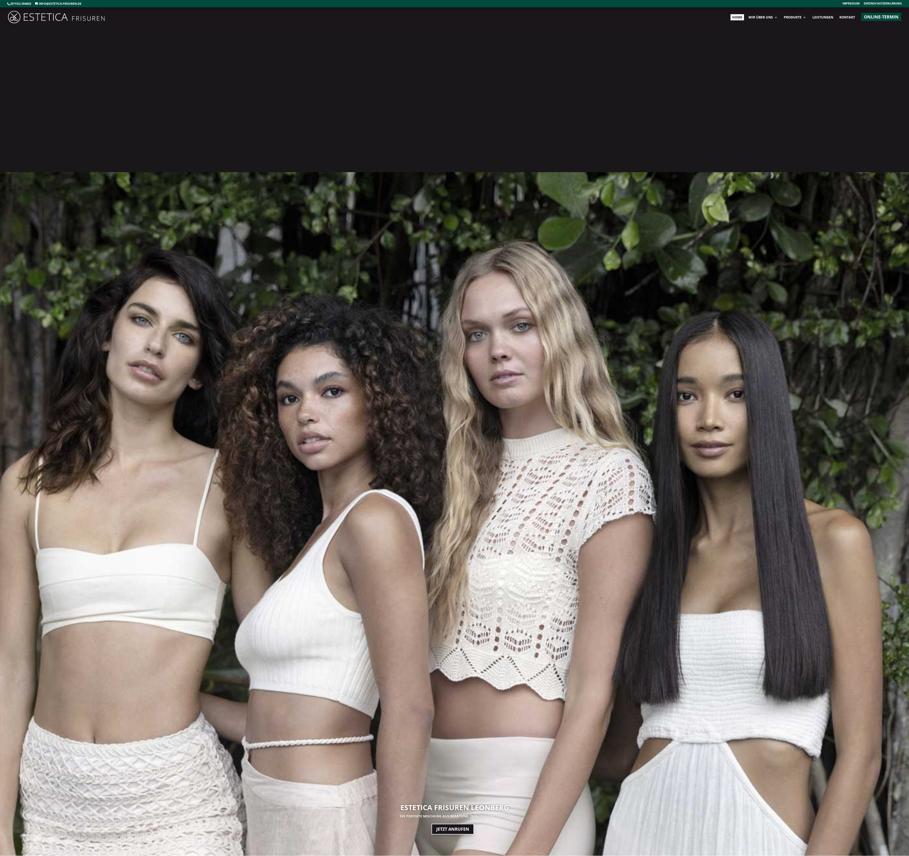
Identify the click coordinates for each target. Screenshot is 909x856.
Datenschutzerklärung (883, 3)
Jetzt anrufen (452, 829)
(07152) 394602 (20, 4)
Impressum (851, 3)
